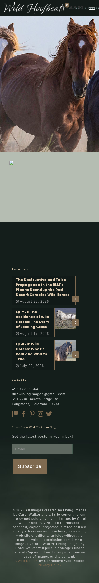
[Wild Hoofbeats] (51, 7)
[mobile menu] (91, 7)
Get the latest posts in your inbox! (42, 436)
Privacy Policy (50, 565)
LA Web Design (25, 561)
